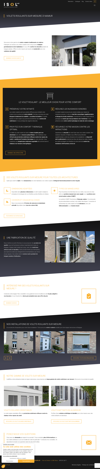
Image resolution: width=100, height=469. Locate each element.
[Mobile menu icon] (94, 5)
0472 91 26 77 (62, 460)
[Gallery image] (18, 342)
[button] (6, 358)
